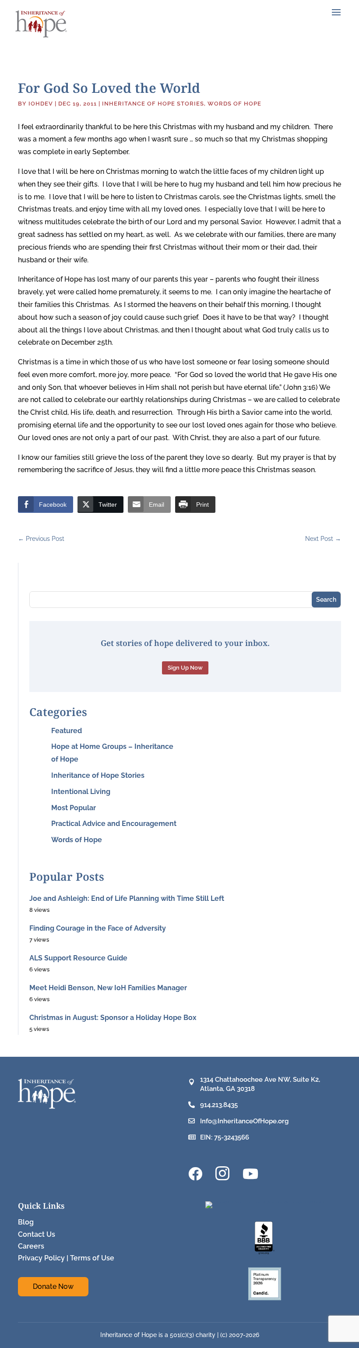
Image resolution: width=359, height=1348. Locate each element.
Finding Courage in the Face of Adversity (97, 928)
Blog (26, 1222)
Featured (66, 731)
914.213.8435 (219, 1105)
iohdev (40, 103)
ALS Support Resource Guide (78, 958)
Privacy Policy (41, 1258)
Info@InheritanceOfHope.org (244, 1121)
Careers (31, 1246)
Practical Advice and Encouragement (113, 823)
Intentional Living (80, 791)
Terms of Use (92, 1258)
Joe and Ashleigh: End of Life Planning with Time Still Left (126, 898)
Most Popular (73, 808)
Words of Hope (234, 103)
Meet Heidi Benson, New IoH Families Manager (108, 988)
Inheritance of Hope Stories (153, 103)
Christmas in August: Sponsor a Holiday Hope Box (113, 1017)
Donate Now (53, 1286)
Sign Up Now (185, 667)
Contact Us (36, 1234)
